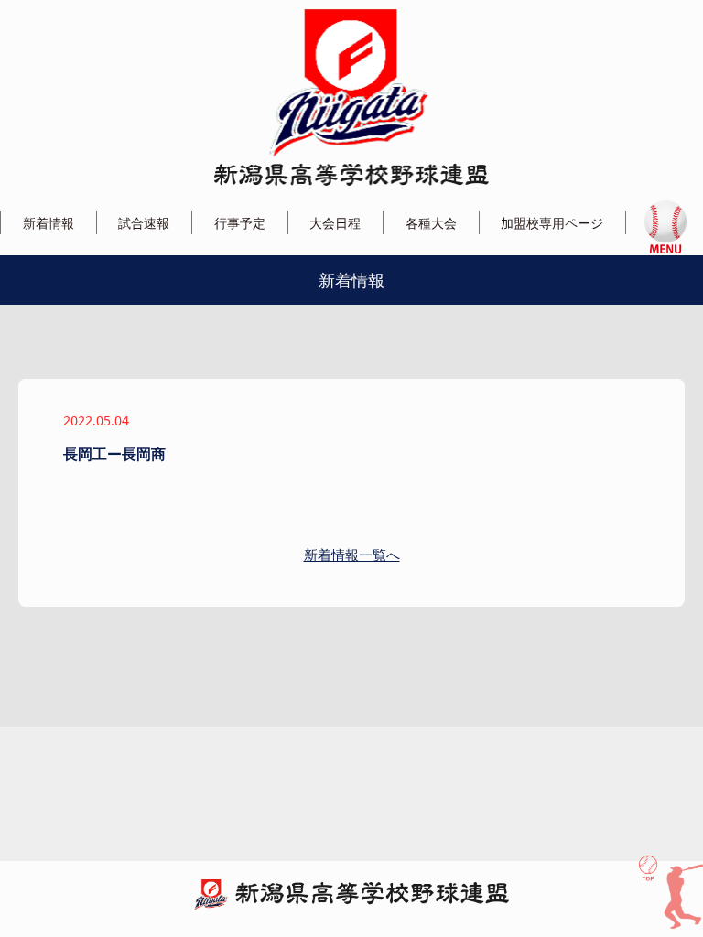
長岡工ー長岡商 (114, 454)
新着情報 (48, 223)
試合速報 (143, 223)
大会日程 (335, 223)
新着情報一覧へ (352, 554)
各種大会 (431, 223)
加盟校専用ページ (552, 223)
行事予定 (239, 223)
